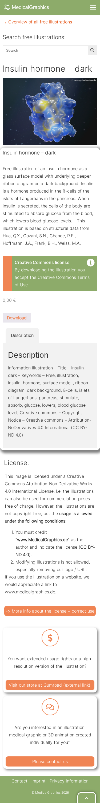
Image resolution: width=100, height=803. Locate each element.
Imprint (38, 781)
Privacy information (69, 781)
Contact (19, 781)
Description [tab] (22, 335)
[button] (93, 7)
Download (17, 317)
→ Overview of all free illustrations (37, 22)
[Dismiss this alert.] (90, 263)
